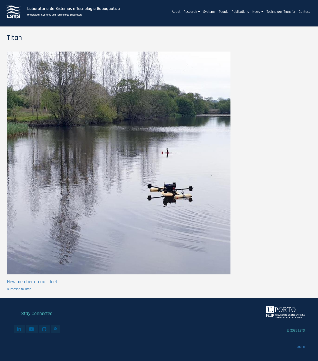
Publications (240, 12)
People (223, 12)
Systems (209, 12)
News (256, 12)
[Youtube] (32, 329)
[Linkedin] (19, 329)
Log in (301, 347)
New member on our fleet (32, 282)
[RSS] (55, 328)
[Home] (16, 12)
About (176, 12)
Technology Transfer (281, 12)
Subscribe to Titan (19, 289)
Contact (304, 12)
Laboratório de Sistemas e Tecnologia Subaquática (73, 9)
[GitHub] (44, 329)
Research (191, 12)
